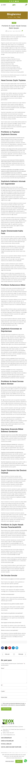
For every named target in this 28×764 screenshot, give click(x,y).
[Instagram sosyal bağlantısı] (14, 1)
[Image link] (8, 721)
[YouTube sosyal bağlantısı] (16, 1)
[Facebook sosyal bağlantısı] (10, 1)
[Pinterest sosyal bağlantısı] (18, 1)
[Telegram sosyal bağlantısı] (16, 647)
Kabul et (19, 761)
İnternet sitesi (4, 697)
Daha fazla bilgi (9, 761)
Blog (15, 17)
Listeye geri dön (14, 654)
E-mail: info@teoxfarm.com (9, 734)
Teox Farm (9, 31)
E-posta (3, 691)
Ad (2, 685)
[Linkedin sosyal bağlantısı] (13, 647)
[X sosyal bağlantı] (12, 1)
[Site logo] (14, 4)
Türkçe (18, 17)
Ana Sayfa (10, 17)
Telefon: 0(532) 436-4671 (8, 732)
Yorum (3, 668)
